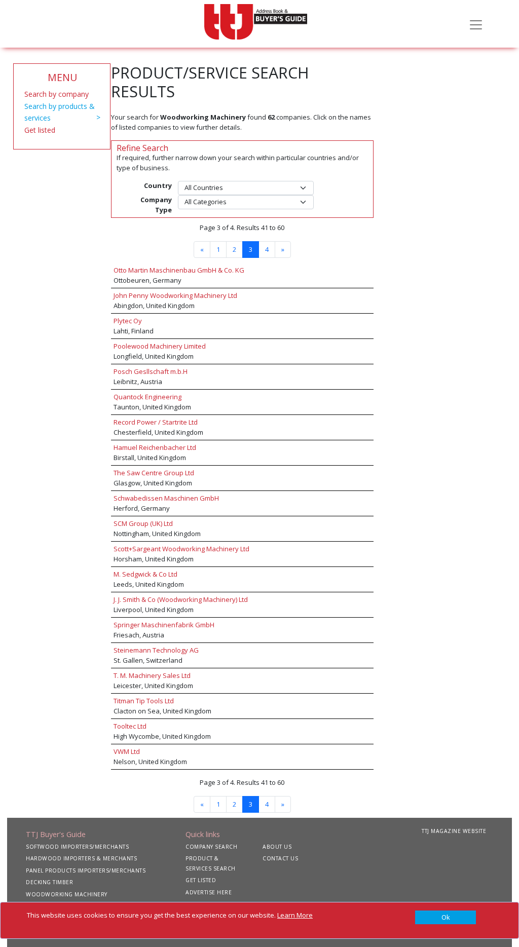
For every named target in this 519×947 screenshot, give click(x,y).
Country (158, 185)
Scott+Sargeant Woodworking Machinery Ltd (181, 548)
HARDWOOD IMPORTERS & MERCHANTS (81, 858)
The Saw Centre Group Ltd (154, 472)
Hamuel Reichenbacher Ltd (155, 447)
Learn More (295, 915)
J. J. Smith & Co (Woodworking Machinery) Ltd (181, 599)
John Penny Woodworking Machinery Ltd (175, 295)
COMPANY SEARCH (211, 846)
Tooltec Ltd (130, 726)
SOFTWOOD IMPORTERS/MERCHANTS (77, 846)
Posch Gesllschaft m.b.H (151, 371)
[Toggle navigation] (476, 23)
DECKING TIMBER (49, 882)
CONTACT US (280, 858)
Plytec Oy (128, 320)
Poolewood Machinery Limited (160, 346)
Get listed (39, 130)
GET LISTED (201, 880)
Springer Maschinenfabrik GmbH (164, 624)
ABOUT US (277, 846)
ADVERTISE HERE (209, 892)
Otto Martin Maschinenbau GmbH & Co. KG (179, 270)
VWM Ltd (127, 751)
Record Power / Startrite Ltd (156, 422)
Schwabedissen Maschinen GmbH (166, 498)
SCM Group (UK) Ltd (143, 523)
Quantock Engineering (147, 396)
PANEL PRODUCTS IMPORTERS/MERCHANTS (85, 870)
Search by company (56, 94)
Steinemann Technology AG (156, 650)
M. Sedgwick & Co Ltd (145, 574)
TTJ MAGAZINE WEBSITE (454, 831)
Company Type (156, 204)
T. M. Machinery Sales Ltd (152, 675)
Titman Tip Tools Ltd (144, 700)
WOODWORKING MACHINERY (66, 894)
